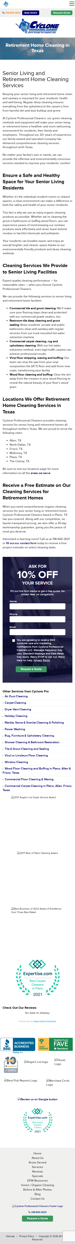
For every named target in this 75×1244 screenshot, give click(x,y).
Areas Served (37, 1162)
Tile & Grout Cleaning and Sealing (27, 749)
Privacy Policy (42, 660)
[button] (71, 3)
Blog (38, 1194)
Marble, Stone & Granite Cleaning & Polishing (34, 722)
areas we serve (40, 473)
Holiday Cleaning (16, 716)
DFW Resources (37, 1180)
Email (13, 627)
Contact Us (38, 1198)
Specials (37, 1176)
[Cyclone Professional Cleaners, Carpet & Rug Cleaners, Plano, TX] (17, 1045)
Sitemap (10, 1236)
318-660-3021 (13, 12)
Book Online (30, 12)
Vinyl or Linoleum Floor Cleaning (26, 755)
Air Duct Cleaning (16, 696)
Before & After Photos (37, 1189)
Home (37, 1153)
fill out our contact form (21, 543)
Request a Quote (61, 12)
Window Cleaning (16, 762)
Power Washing (15, 729)
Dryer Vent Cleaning (18, 709)
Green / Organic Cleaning (37, 1185)
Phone (13, 614)
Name (13, 601)
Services (37, 1167)
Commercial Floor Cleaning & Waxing (29, 779)
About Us (38, 1158)
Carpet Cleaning (15, 703)
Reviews (37, 1171)
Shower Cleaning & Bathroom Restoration (32, 742)
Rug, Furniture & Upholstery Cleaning (29, 735)
